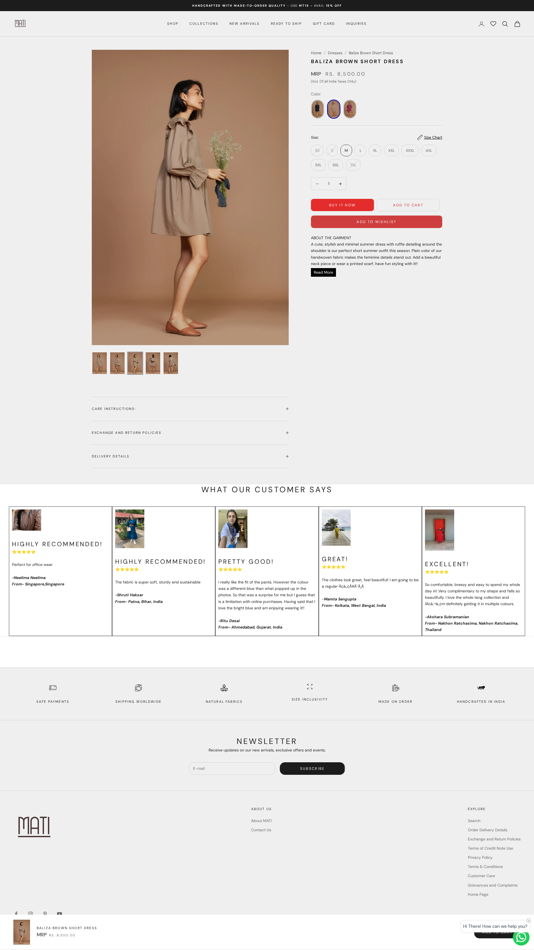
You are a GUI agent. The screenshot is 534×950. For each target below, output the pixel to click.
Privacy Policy (480, 857)
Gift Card (324, 23)
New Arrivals (244, 23)
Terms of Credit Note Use (490, 848)
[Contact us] (521, 937)
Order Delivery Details (487, 829)
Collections (203, 23)
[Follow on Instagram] (30, 914)
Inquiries (356, 23)
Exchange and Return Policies (494, 839)
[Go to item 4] (153, 363)
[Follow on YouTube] (59, 914)
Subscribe (312, 768)
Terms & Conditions (485, 866)
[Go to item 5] (171, 363)
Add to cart (408, 205)
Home (316, 52)
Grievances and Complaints (493, 885)
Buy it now (342, 205)
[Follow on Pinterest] (45, 914)
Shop (172, 23)
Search (474, 820)
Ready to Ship (286, 23)
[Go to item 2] (117, 363)
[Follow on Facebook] (16, 914)
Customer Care (481, 875)
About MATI (261, 820)
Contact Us (261, 829)
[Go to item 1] (99, 363)
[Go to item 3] (135, 363)
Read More (323, 272)
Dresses (335, 52)
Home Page (478, 894)
